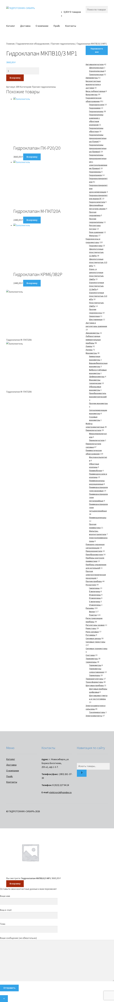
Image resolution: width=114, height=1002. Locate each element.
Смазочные (94, 316)
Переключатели (93, 430)
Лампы (89, 346)
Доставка (25, 25)
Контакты (70, 25)
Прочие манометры (98, 403)
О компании (42, 25)
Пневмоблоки (95, 470)
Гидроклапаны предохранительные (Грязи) (97, 138)
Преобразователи (94, 554)
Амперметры (92, 77)
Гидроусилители (97, 202)
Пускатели (91, 584)
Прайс (56, 25)
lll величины (95, 594)
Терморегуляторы (94, 678)
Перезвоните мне (97, 50)
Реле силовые (92, 631)
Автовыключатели (95, 64)
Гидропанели (95, 175)
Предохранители (94, 551)
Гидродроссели (96, 104)
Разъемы (90, 608)
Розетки (93, 615)
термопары (91, 662)
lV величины (95, 598)
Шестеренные (95, 319)
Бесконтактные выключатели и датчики (93, 84)
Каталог (10, 25)
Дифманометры (96, 376)
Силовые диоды (93, 638)
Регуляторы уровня (95, 625)
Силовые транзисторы (96, 648)
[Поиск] (82, 773)
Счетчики (90, 655)
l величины (94, 588)
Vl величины (95, 605)
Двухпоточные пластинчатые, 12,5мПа (96, 252)
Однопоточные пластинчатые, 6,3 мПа (98, 296)
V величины (94, 601)
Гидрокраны (95, 171)
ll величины (94, 591)
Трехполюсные (96, 74)
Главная (10, 43)
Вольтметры (92, 94)
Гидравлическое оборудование (32, 43)
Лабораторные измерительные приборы (93, 339)
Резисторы (91, 628)
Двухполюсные (96, 67)
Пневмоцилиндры (97, 517)
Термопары (94, 675)
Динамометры (92, 333)
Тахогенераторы (97, 712)
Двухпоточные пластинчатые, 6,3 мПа (98, 262)
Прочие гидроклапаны (63, 43)
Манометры (91, 353)
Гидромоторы (95, 245)
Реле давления (96, 232)
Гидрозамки (94, 108)
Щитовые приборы (95, 685)
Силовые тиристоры (95, 641)
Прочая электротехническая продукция (96, 574)
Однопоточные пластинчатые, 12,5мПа (96, 286)
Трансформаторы (94, 682)
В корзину (15, 77)
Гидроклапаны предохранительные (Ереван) (97, 148)
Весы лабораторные (95, 91)
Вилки (92, 611)
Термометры (92, 658)
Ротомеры (90, 635)
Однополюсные (96, 71)
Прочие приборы (94, 581)
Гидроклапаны (96, 111)
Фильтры (93, 235)
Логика (89, 349)
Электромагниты (94, 715)
